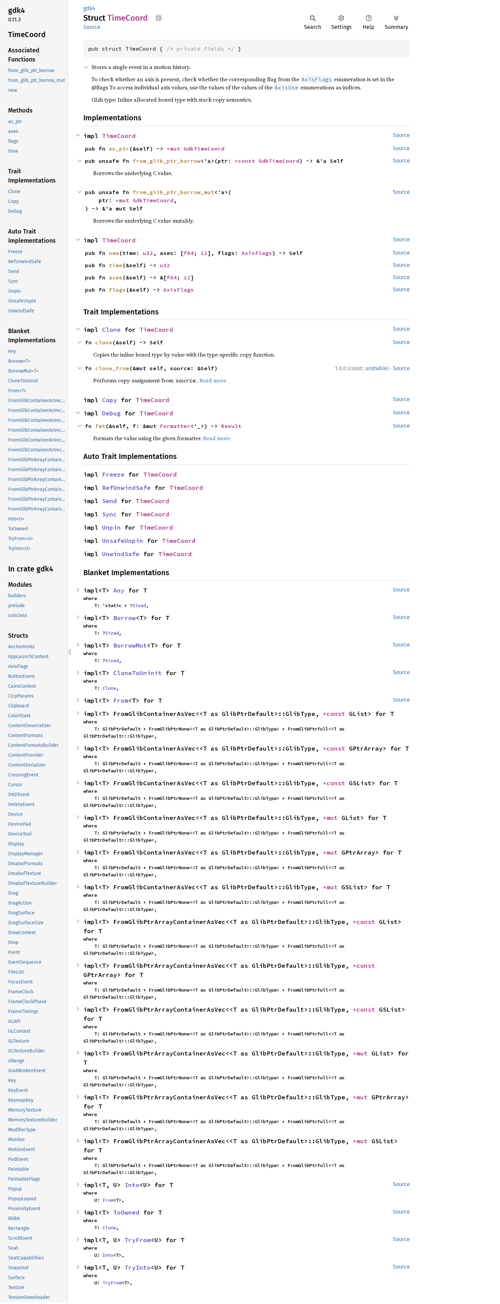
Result (231, 426)
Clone (111, 329)
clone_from (112, 368)
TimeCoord (119, 136)
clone (103, 342)
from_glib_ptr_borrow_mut (173, 192)
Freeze (113, 474)
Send (109, 501)
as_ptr (119, 148)
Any (118, 590)
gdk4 (89, 8)
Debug (111, 413)
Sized (139, 605)
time (115, 265)
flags (117, 289)
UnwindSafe (120, 554)
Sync (109, 514)
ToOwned (126, 1212)
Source (91, 27)
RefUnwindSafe (126, 488)
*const (247, 160)
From (120, 700)
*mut (175, 148)
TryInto (137, 1267)
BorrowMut (130, 645)
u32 (148, 253)
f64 (189, 253)
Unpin (111, 527)
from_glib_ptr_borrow (167, 160)
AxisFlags (256, 253)
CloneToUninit (137, 673)
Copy (109, 400)
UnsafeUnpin (122, 541)
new (114, 253)
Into (131, 1185)
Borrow (124, 618)
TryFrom (137, 1240)
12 (204, 253)
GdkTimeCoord (204, 148)
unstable (376, 368)
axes (115, 277)
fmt (100, 426)
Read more (212, 380)
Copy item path (158, 17)
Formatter (175, 426)
